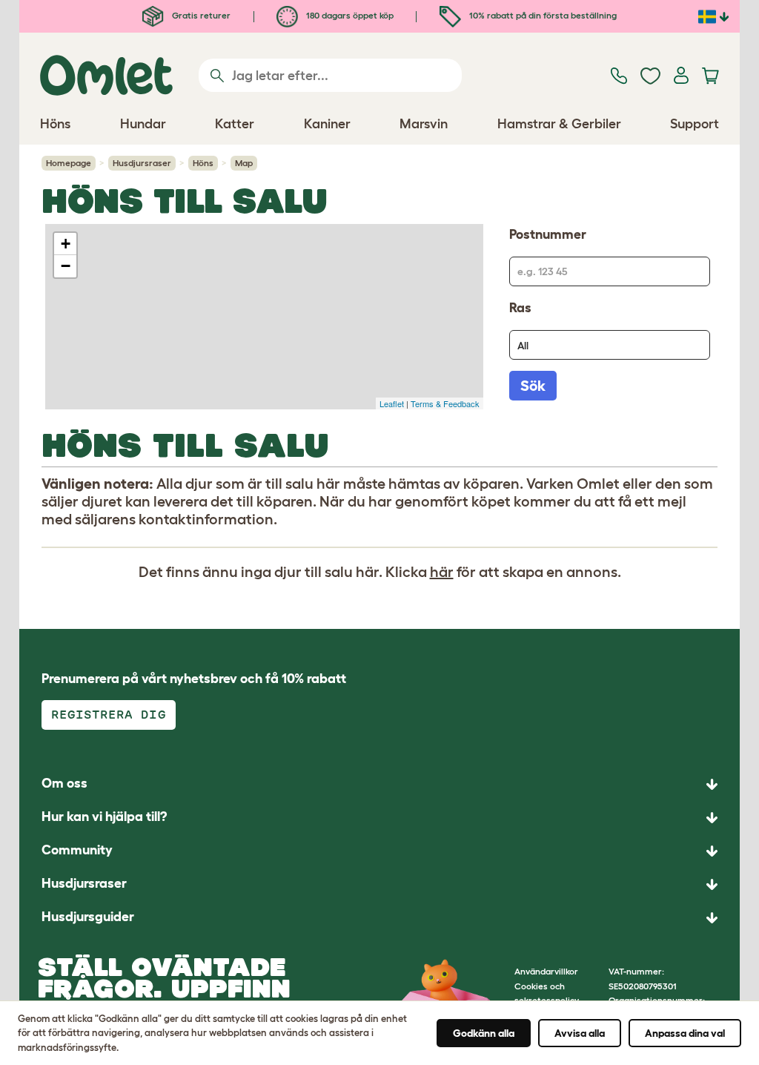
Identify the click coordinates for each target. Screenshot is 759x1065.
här (442, 572)
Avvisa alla (579, 1033)
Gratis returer (200, 15)
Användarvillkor (546, 971)
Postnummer (547, 234)
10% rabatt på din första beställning (542, 15)
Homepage (68, 163)
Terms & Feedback (445, 403)
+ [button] (65, 243)
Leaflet (392, 403)
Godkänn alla (483, 1033)
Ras (520, 307)
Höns (203, 163)
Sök (533, 385)
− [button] (65, 266)
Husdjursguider (88, 916)
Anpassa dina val (685, 1033)
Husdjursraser (142, 163)
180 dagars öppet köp (349, 15)
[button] (379, 917)
